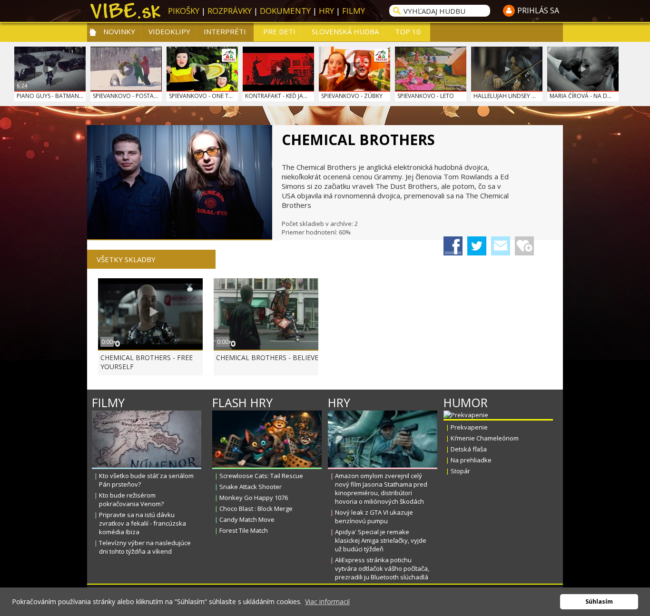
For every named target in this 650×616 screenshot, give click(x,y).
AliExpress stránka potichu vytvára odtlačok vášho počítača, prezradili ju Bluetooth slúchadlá (382, 568)
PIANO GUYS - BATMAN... (50, 96)
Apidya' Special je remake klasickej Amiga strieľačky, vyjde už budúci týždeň (380, 540)
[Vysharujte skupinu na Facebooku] (453, 245)
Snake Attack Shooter (250, 486)
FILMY (353, 10)
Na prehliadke (471, 460)
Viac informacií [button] (327, 601)
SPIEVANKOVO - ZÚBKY (352, 96)
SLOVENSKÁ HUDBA (345, 31)
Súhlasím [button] (599, 601)
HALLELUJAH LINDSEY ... (504, 96)
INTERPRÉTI (225, 31)
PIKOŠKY (183, 10)
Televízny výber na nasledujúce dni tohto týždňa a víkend (145, 547)
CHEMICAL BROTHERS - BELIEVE (267, 357)
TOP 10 (408, 31)
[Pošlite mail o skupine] (500, 245)
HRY (326, 10)
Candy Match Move (247, 519)
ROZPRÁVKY (229, 10)
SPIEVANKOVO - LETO (425, 96)
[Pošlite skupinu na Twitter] (476, 245)
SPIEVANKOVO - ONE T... (201, 96)
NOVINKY (119, 31)
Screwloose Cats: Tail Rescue (261, 475)
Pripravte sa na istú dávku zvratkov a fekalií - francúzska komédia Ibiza (142, 523)
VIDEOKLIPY (169, 31)
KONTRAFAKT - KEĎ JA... (276, 96)
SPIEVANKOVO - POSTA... (125, 96)
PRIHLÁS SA (538, 10)
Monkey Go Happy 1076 (253, 497)
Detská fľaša (469, 449)
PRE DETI (279, 31)
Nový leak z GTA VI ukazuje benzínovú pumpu (374, 516)
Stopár (460, 471)
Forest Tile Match (243, 530)
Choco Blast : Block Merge (256, 508)
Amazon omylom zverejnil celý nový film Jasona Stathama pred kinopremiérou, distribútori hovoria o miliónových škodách (381, 488)
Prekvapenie (469, 427)
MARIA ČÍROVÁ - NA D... (580, 96)
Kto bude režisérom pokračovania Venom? (131, 499)
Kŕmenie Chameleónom (485, 438)
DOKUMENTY (285, 10)
